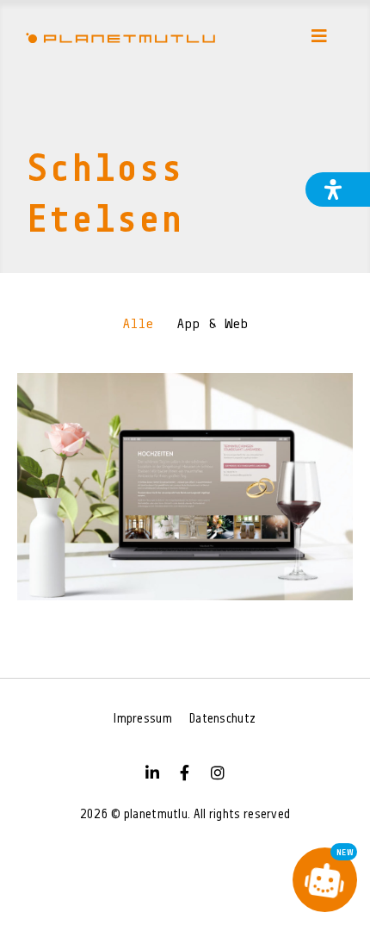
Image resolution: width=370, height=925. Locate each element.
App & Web (212, 325)
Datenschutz (222, 719)
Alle (138, 325)
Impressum (143, 719)
